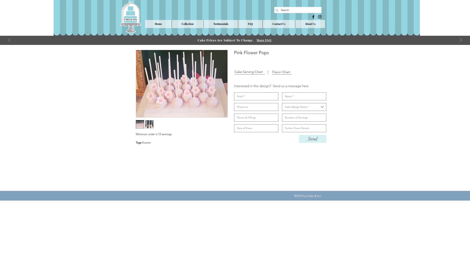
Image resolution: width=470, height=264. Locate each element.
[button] (187, 24)
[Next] (461, 40)
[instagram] (319, 16)
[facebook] (313, 16)
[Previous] (9, 40)
